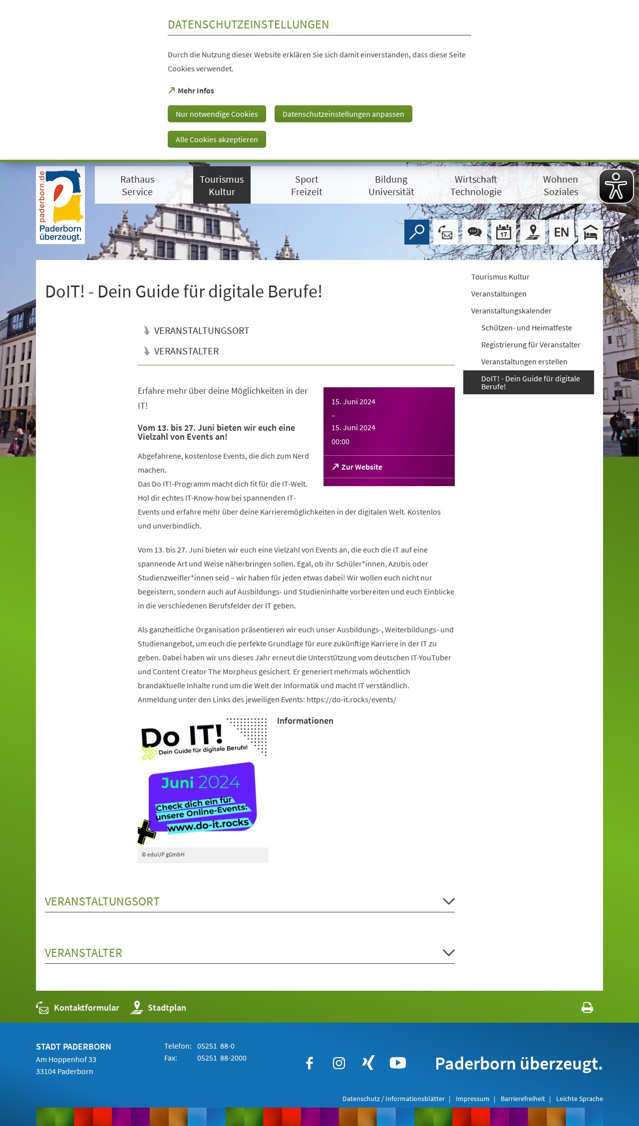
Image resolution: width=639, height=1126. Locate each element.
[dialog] (319, 81)
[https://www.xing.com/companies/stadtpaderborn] (368, 1063)
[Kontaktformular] (445, 232)
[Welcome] (561, 232)
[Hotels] (590, 232)
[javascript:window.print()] (578, 1010)
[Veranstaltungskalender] (503, 232)
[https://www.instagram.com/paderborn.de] (339, 1063)
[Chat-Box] (474, 232)
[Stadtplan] (532, 232)
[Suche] (416, 232)
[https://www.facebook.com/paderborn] (310, 1063)
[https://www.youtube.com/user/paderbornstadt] (398, 1063)
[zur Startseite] (60, 205)
